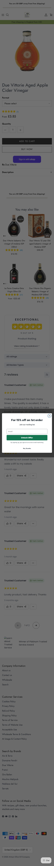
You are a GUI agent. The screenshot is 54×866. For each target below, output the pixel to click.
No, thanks (27, 448)
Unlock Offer (27, 437)
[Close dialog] (49, 416)
